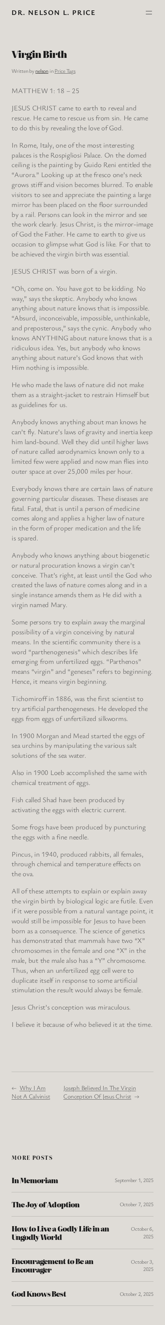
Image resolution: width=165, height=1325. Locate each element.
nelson (41, 70)
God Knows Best (39, 1293)
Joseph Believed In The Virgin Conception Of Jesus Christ (99, 1092)
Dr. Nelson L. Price (54, 12)
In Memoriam (35, 1180)
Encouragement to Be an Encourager (52, 1265)
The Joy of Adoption (45, 1204)
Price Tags (65, 70)
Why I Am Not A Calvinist (31, 1092)
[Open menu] (148, 12)
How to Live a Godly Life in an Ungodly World (60, 1232)
